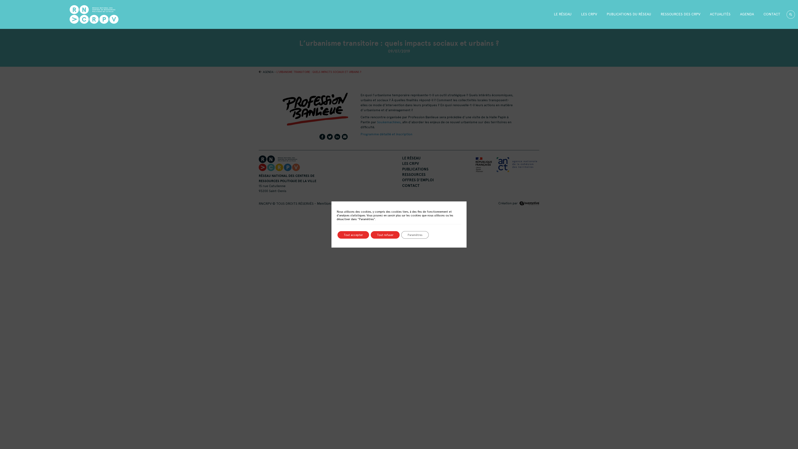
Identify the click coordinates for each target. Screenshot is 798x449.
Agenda (747, 14)
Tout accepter (353, 235)
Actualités (720, 14)
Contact (772, 14)
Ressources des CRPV (680, 14)
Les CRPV (589, 14)
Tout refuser (385, 235)
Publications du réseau (629, 14)
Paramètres (415, 235)
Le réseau (562, 14)
